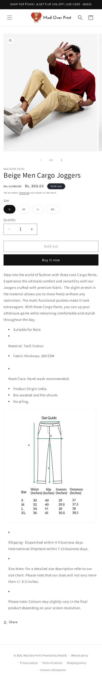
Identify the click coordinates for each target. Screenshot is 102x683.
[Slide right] (61, 160)
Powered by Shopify (54, 655)
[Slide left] (40, 160)
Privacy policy (29, 662)
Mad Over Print (32, 655)
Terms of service (52, 662)
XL (55, 210)
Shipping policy (76, 662)
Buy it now (51, 260)
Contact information (53, 670)
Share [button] (13, 622)
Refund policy (79, 655)
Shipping (24, 192)
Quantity (9, 220)
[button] (9, 17)
